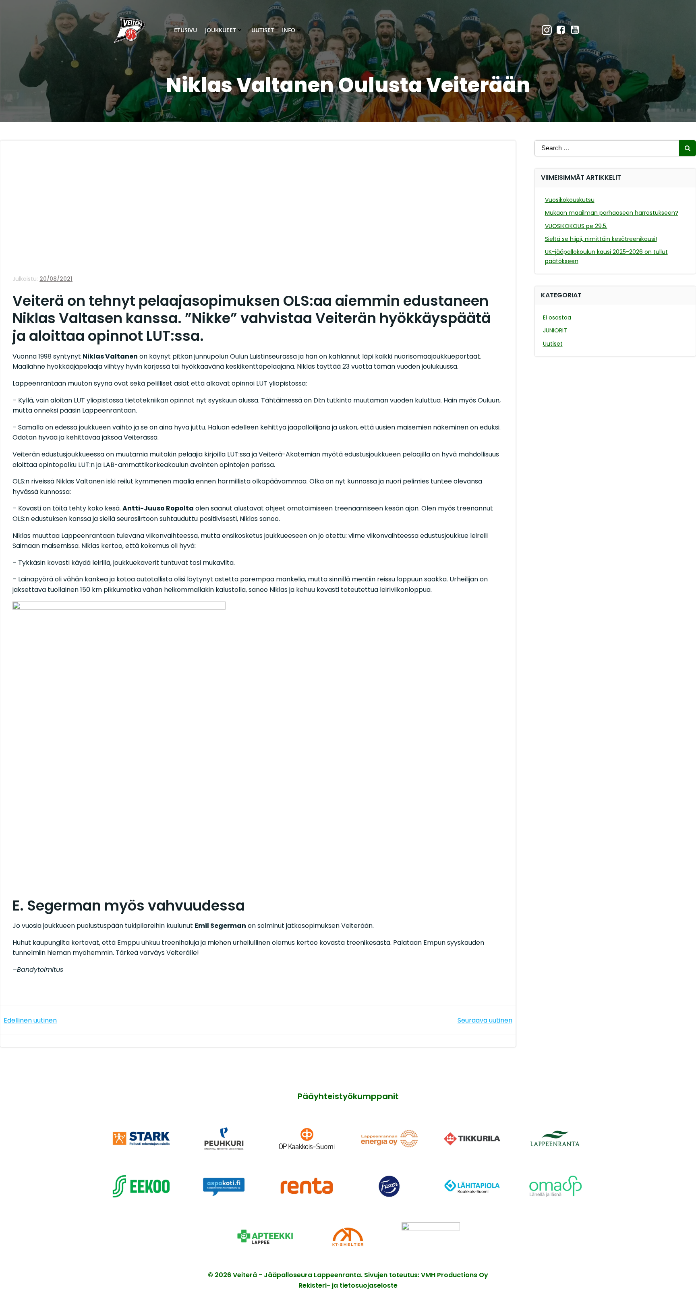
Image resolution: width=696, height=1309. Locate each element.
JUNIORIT (555, 330)
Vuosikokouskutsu (569, 200)
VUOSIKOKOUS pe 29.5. (576, 226)
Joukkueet (220, 30)
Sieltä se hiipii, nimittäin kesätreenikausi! (601, 239)
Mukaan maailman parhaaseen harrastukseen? (611, 213)
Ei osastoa (557, 317)
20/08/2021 (55, 279)
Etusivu (185, 30)
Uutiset (262, 30)
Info (288, 30)
